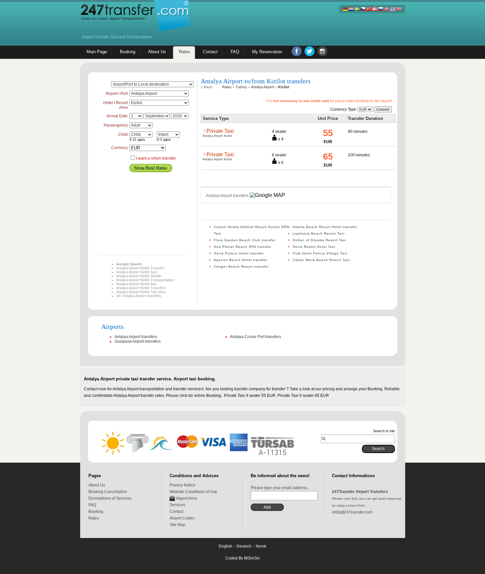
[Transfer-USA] (392, 9)
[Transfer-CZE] (363, 9)
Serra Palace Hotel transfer (239, 253)
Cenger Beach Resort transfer (241, 266)
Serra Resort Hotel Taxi (314, 247)
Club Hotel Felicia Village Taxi (320, 253)
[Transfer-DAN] (374, 9)
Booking (95, 511)
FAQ (92, 505)
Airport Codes (182, 518)
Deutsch (244, 546)
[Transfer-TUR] (369, 9)
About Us (96, 485)
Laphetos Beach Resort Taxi (318, 233)
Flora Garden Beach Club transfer (245, 240)
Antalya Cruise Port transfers (255, 336)
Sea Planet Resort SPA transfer (243, 247)
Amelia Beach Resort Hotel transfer (325, 227)
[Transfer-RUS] (380, 9)
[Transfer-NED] (351, 9)
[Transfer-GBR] (398, 9)
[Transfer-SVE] (357, 9)
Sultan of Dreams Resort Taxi (319, 240)
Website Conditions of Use (193, 491)
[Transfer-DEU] (345, 9)
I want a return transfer (156, 158)
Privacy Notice (182, 485)
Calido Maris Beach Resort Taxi (321, 260)
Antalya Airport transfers (135, 336)
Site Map (177, 524)
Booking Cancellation (107, 491)
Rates (93, 518)
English (225, 546)
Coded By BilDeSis (242, 558)
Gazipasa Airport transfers (137, 341)
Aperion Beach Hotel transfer (240, 260)
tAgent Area (186, 498)
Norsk (261, 546)
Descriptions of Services (110, 498)
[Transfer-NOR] (386, 9)
